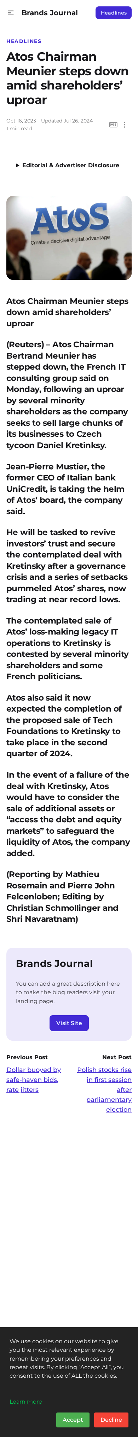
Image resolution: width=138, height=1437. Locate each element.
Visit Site (69, 1023)
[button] (11, 13)
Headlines (114, 13)
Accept (73, 1419)
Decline (111, 1419)
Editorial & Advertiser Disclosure (70, 165)
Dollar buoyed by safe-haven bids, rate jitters (33, 1080)
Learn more (26, 1401)
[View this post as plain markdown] (113, 125)
